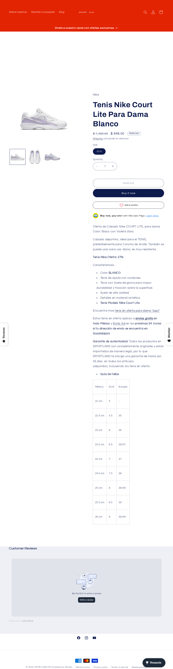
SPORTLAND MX (43, 667)
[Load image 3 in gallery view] (52, 157)
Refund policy (83, 667)
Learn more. (152, 215)
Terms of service (119, 667)
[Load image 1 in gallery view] (17, 157)
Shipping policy (139, 667)
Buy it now (129, 193)
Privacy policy (101, 667)
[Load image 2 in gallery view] (35, 157)
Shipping (98, 139)
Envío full (119, 323)
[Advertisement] (86, 67)
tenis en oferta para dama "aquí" (137, 310)
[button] (145, 12)
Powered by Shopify (62, 667)
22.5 (101, 152)
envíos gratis (144, 318)
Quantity (98, 159)
